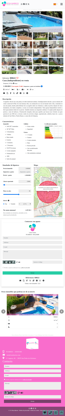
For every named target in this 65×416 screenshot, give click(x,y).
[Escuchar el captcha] (19, 262)
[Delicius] (17, 93)
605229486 (36, 234)
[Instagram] (26, 4)
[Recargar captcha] (17, 262)
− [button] (36, 172)
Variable (13, 204)
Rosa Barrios (15, 410)
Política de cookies (35, 410)
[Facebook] (24, 4)
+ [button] (36, 169)
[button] (3, 311)
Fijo (6, 204)
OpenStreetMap (53, 216)
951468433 (29, 234)
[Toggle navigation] (61, 4)
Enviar (32, 273)
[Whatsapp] (21, 4)
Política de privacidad (24, 410)
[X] (14, 93)
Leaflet (47, 216)
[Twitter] (28, 4)
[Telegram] (27, 93)
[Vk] (21, 93)
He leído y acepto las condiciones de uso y (17, 267)
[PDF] (8, 93)
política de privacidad (25, 267)
